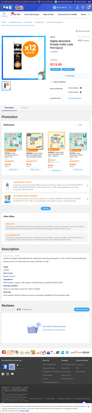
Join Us (45, 379)
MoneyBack (65, 368)
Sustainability (47, 375)
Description (9, 108)
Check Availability (75, 98)
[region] (46, 408)
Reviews (24, 108)
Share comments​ (82, 309)
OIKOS (52, 37)
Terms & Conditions (36, 399)
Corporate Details (49, 368)
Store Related (80, 371)
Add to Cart (13, 169)
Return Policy (65, 375)
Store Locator (81, 2)
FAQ (77, 368)
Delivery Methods (67, 379)
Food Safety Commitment (51, 371)
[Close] (88, 406)
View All (46, 208)
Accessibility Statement (82, 399)
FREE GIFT (55, 69)
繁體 (89, 2)
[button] (62, 7)
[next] (89, 14)
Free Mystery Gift (69, 69)
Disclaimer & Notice (65, 399)
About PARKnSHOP (49, 364)
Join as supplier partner (51, 382)
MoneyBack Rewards (65, 2)
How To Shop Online (68, 364)
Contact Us (80, 364)
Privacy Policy (50, 399)
